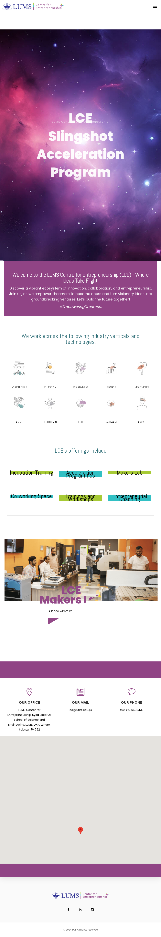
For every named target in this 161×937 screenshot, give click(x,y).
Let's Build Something (80, 622)
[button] (80, 830)
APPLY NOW (80, 175)
